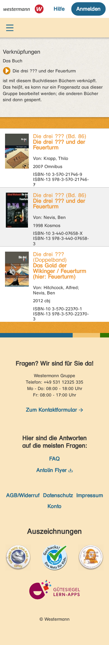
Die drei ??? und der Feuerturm (44, 71)
